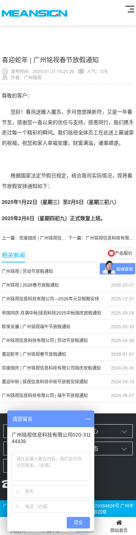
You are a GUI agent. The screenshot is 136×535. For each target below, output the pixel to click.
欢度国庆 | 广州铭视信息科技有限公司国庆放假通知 (68, 368)
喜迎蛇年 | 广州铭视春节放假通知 (68, 354)
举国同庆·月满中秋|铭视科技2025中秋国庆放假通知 (68, 312)
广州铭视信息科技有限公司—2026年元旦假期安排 (68, 298)
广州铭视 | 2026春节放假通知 (68, 285)
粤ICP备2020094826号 (96, 505)
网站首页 (119, 530)
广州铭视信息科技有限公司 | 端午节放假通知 (68, 395)
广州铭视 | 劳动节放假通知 (68, 271)
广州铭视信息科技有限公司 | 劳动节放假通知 (68, 340)
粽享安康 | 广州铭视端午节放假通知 (68, 326)
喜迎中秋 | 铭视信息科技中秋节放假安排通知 (68, 381)
